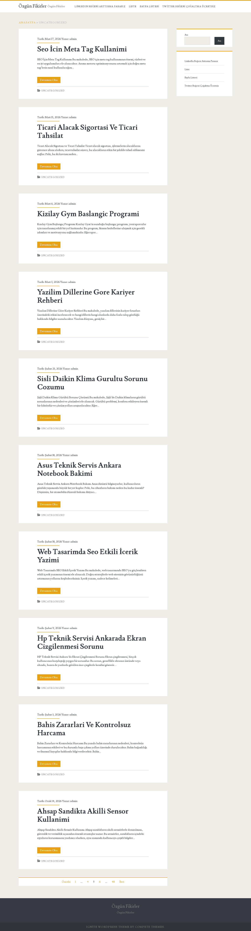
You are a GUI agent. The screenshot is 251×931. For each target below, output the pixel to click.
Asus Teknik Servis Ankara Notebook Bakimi (79, 469)
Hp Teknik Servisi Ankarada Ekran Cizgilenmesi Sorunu (91, 642)
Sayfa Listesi (149, 6)
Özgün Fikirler (32, 6)
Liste (133, 6)
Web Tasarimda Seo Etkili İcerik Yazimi (87, 556)
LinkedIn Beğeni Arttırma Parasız (100, 6)
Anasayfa (27, 22)
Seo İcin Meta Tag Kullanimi (82, 49)
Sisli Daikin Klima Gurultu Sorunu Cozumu (92, 383)
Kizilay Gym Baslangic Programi (88, 214)
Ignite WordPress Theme (107, 927)
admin (73, 39)
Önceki (66, 881)
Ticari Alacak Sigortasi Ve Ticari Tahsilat (87, 131)
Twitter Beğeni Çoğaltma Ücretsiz (189, 6)
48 (113, 881)
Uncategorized (53, 90)
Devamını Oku (50, 80)
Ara (186, 35)
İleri (121, 881)
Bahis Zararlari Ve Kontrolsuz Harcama (84, 729)
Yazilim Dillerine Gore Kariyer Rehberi (86, 296)
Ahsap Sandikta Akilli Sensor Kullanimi (83, 815)
